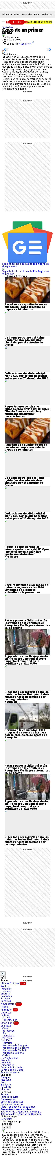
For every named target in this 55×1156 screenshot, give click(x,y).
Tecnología (8, 1035)
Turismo (5, 998)
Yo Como (7, 1038)
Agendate (9, 1009)
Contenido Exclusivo (12, 1067)
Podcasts (6, 1062)
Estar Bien (9, 1022)
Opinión (5, 1040)
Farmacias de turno (12, 1104)
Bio (4, 1033)
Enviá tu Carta (10, 1058)
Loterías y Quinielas (12, 1102)
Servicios (6, 1001)
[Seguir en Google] (3, 51)
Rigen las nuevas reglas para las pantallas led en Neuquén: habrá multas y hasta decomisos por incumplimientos (27, 695)
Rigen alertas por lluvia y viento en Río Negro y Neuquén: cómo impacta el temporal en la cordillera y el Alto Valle (26, 660)
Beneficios (6, 1119)
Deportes (6, 1012)
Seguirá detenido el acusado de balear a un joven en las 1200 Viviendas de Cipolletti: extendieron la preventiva (26, 588)
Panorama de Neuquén (15, 1045)
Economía (6, 996)
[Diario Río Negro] (17, 21)
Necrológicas (8, 1099)
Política (5, 986)
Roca (36, 14)
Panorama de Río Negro (15, 1048)
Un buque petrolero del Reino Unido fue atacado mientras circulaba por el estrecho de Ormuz (25, 341)
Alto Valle (6, 1080)
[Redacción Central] (3, 34)
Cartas (6, 1055)
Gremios (7, 989)
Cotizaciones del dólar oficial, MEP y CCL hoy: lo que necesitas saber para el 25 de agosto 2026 (26, 376)
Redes (4, 1007)
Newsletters (11, 1003)
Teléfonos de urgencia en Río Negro (21, 1111)
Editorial (7, 1043)
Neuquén (27, 14)
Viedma (5, 1089)
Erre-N (6, 1017)
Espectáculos (9, 1020)
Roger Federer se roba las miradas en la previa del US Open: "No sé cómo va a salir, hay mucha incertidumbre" (27, 410)
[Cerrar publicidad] (3, 973)
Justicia (6, 991)
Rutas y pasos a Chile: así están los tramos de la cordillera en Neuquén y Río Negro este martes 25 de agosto (27, 624)
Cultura (5, 1015)
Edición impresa (10, 1072)
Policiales (6, 1060)
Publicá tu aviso (9, 1097)
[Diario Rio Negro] (3, 1130)
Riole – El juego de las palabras (18, 1107)
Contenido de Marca (12, 1070)
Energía (5, 993)
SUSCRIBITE (38, 22)
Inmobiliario (7, 1065)
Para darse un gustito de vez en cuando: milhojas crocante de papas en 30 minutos (26, 307)
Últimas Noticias (13, 983)
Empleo (5, 1094)
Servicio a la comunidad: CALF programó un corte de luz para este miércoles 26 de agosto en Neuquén (26, 733)
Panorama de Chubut (14, 1050)
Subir (6, 1127)
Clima (5, 1028)
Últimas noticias (10, 14)
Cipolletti (6, 1087)
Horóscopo (8, 1031)
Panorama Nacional (13, 1053)
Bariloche (47, 14)
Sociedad (7, 27)
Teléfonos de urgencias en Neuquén (21, 1114)
